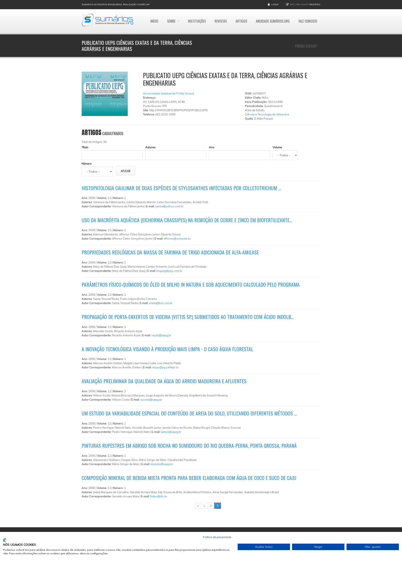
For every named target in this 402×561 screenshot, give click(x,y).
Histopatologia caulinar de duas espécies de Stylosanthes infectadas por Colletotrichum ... (181, 188)
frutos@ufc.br (158, 496)
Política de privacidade (217, 537)
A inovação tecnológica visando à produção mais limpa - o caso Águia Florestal (167, 349)
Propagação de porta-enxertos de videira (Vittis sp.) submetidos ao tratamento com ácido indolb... (188, 316)
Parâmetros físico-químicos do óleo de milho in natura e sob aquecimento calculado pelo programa (191, 284)
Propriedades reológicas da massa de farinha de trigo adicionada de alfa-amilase (170, 252)
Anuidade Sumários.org (273, 21)
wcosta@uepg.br (151, 399)
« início (188, 505)
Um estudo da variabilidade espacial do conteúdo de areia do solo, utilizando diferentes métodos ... (189, 413)
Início (154, 21)
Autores (150, 147)
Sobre (171, 21)
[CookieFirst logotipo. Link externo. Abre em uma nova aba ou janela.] (4, 540)
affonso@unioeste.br (177, 238)
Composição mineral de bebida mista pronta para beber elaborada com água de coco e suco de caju (189, 477)
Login (274, 4)
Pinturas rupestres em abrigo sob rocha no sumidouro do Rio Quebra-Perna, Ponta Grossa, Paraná (189, 445)
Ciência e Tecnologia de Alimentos (267, 114)
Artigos (241, 21)
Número (87, 163)
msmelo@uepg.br (162, 464)
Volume (277, 147)
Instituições (197, 21)
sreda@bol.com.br (161, 303)
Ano (211, 147)
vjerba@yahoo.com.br (169, 206)
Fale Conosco (308, 21)
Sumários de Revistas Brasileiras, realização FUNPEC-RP (115, 4)
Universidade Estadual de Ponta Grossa (168, 93)
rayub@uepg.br (161, 335)
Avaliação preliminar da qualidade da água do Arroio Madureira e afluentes (164, 381)
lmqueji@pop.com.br (169, 270)
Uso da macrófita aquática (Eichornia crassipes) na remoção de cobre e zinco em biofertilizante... (187, 220)
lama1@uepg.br (171, 431)
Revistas (221, 21)
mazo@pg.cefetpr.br (165, 367)
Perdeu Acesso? (306, 46)
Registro (314, 4)
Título (85, 147)
